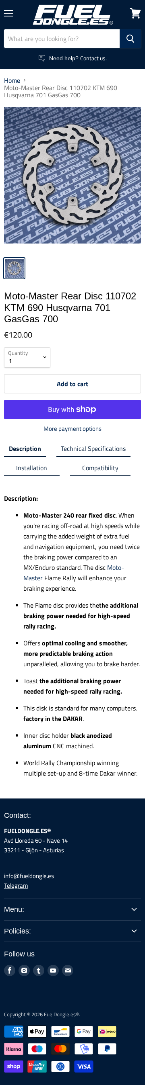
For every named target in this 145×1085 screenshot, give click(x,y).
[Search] (130, 38)
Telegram (16, 885)
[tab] (25, 450)
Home (12, 80)
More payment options (73, 428)
